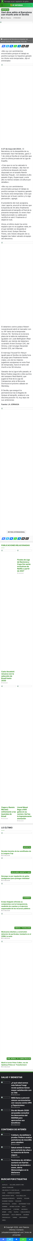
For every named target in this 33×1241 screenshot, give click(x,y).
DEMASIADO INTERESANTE (8, 1198)
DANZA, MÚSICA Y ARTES (8, 1195)
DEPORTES (5, 9)
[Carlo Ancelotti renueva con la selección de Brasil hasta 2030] (8, 610)
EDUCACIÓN (18, 1201)
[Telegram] (18, 46)
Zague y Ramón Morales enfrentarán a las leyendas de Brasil (8, 811)
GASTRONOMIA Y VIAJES (24, 1203)
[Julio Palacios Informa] (16, 5)
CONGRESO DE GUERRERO (13, 1193)
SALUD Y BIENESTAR (16, 1214)
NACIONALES (24, 1209)
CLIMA (3, 1193)
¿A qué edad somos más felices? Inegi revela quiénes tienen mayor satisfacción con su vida (21, 1088)
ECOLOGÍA (26, 1198)
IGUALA (24, 1206)
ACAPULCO (4, 1184)
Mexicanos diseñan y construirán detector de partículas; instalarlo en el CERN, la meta (16, 934)
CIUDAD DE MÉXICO (26, 1190)
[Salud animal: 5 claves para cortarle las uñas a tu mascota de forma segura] (5, 1149)
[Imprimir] (26, 46)
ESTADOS (14, 1203)
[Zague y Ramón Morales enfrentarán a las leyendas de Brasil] (8, 745)
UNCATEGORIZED (23, 1217)
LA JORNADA (13, 404)
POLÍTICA (16, 1212)
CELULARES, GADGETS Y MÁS (17, 1184)
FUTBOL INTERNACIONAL (17, 532)
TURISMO (14, 1217)
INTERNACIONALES (6, 1209)
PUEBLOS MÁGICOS (25, 1212)
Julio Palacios (7, 18)
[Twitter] (7, 46)
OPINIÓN (4, 1212)
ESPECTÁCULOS (6, 1203)
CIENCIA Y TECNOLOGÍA (7, 1187)
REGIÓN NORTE (5, 1214)
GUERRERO (4, 1206)
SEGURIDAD (26, 1214)
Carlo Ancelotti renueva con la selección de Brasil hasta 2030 (7, 676)
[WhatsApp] (14, 46)
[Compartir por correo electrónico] (22, 46)
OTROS (10, 1212)
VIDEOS (4, 1220)
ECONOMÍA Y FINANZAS (7, 1201)
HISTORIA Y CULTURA (15, 1206)
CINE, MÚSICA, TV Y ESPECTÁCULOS (10, 1190)
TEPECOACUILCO (6, 1217)
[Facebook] (3, 46)
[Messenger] (10, 46)
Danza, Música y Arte (21, 1195)
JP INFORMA (16, 1209)
